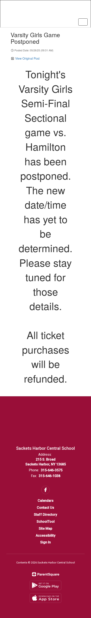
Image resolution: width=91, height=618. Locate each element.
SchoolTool (46, 522)
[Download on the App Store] (45, 598)
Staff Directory (45, 515)
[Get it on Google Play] (45, 585)
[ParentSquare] (45, 574)
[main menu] (83, 22)
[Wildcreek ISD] (46, 11)
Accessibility (45, 535)
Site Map (45, 528)
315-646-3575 (51, 470)
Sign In (45, 542)
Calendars (46, 501)
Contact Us (45, 508)
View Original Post (27, 58)
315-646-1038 (49, 476)
